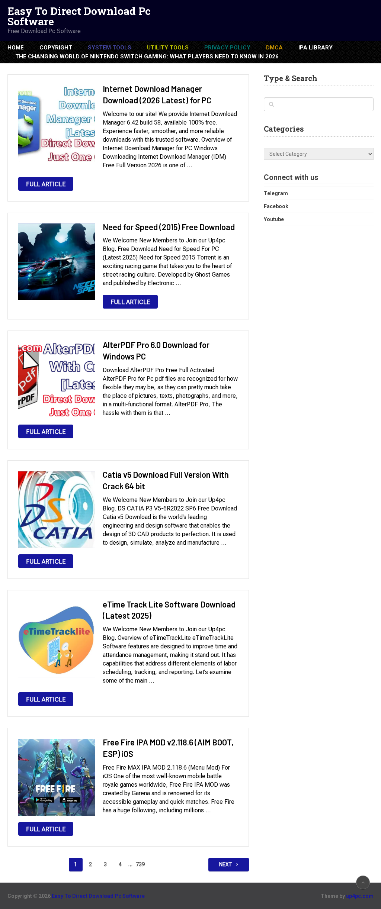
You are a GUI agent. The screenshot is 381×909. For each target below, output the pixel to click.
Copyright (55, 47)
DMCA (274, 47)
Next (226, 864)
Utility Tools (168, 47)
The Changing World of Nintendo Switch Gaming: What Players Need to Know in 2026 (147, 56)
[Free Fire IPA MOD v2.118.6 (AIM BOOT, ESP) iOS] (56, 777)
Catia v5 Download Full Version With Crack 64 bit (166, 480)
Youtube (274, 219)
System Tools (109, 47)
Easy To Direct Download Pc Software (79, 16)
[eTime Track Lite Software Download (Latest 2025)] (56, 639)
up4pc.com (360, 896)
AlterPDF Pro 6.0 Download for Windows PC (156, 350)
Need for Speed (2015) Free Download (169, 227)
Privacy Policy (227, 47)
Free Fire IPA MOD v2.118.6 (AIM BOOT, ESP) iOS (168, 747)
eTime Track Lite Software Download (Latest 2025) (169, 609)
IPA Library (315, 47)
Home (15, 47)
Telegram (276, 193)
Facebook (276, 206)
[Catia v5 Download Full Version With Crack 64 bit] (56, 509)
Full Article (45, 184)
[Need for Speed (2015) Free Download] (56, 261)
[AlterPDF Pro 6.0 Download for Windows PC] (56, 379)
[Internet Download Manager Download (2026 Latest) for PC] (56, 123)
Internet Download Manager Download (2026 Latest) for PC (157, 94)
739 (140, 864)
